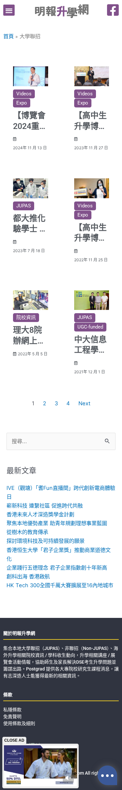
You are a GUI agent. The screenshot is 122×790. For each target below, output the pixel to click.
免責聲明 (12, 716)
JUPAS (23, 206)
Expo (21, 103)
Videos (24, 94)
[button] (9, 10)
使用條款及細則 (19, 723)
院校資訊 (26, 317)
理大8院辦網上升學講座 (29, 340)
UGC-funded (90, 327)
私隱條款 (12, 709)
